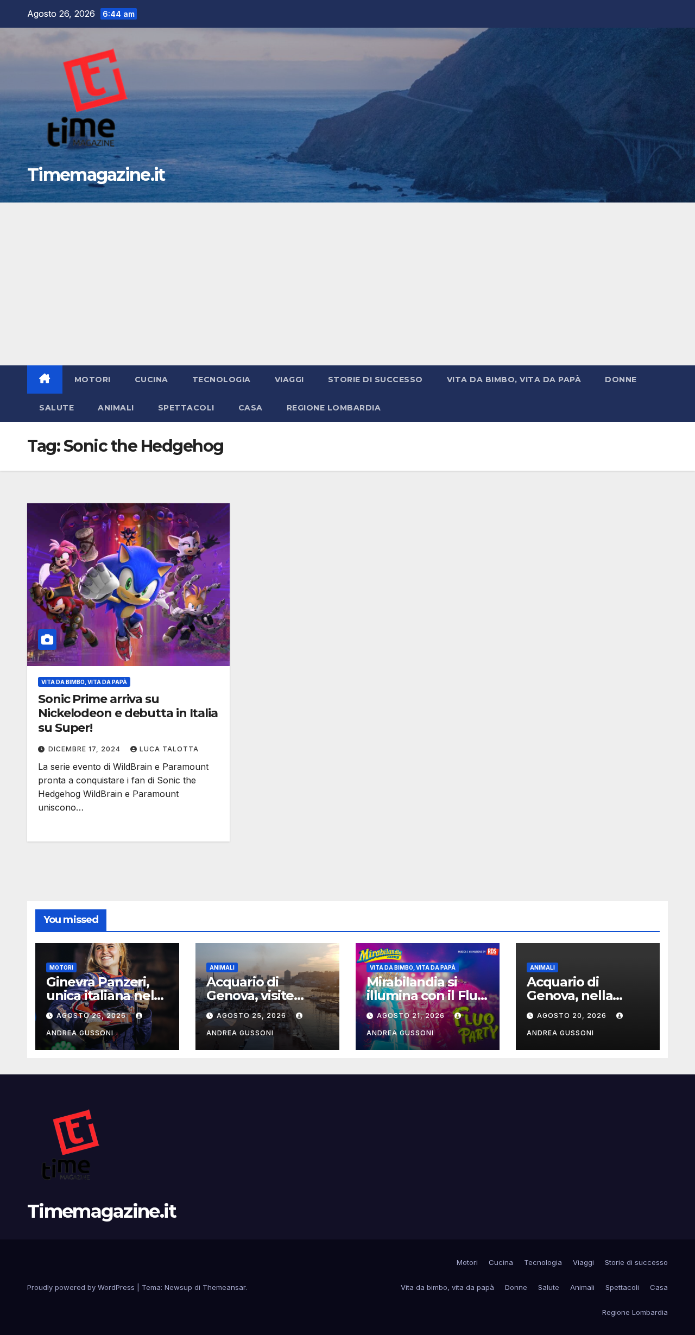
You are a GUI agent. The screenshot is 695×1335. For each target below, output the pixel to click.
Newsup (178, 1287)
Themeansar (224, 1287)
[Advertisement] (347, 284)
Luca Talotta (169, 749)
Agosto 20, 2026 (573, 1015)
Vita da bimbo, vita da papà (514, 379)
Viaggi (289, 379)
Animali (116, 408)
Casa (250, 408)
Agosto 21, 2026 (412, 1015)
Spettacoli (186, 408)
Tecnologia (221, 379)
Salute (56, 408)
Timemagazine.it (96, 174)
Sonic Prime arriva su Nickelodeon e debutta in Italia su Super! (128, 713)
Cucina (151, 379)
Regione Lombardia (334, 408)
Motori (92, 379)
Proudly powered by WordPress (82, 1287)
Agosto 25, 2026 (92, 1015)
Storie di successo (375, 379)
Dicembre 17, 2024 (85, 749)
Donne (621, 379)
